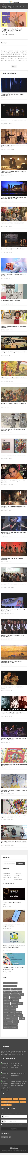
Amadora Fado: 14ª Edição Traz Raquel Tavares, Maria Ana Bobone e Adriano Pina (13, 713)
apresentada (7, 1018)
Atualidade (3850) (18, 879)
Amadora (19, 991)
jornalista (13, 1003)
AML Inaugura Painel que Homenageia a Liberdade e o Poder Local (14, 790)
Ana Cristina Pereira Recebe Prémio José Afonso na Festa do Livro (13, 842)
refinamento (7, 1015)
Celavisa (20, 988)
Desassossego (13, 1006)
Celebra (10, 1099)
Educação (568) (17, 873)
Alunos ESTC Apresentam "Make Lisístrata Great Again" (13, 507)
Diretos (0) (16, 877)
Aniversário (22, 1099)
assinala (21, 994)
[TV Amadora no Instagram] (7, 1137)
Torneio (16, 1102)
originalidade (18, 1012)
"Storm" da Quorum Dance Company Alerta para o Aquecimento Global (13, 172)
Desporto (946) (6, 875)
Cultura (13, 4)
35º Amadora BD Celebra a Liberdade (10, 300)
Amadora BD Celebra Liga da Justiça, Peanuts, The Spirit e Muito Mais (13, 610)
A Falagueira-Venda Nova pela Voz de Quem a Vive (13, 352)
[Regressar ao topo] (23, 1145)
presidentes (14, 1024)
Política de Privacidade (16, 1125)
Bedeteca (12, 997)
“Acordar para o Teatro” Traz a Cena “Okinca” (12, 223)
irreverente (6, 994)
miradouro (14, 986)
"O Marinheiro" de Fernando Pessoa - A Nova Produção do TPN (12, 94)
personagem (14, 994)
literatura (16, 1021)
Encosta (3, 1104)
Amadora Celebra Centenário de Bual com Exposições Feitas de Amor (11, 662)
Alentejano (6, 1009)
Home (4, 4)
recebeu (6, 983)
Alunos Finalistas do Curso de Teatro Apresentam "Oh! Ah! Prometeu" (13, 533)
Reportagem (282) (18, 875)
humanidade (15, 1000)
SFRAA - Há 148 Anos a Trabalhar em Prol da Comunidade (16, 1065)
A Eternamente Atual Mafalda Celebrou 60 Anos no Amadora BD (13, 326)
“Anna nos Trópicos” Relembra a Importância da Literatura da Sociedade (13, 249)
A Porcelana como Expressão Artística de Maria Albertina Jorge (13, 430)
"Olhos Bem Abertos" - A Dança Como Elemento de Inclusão (13, 120)
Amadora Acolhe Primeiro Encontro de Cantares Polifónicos (13, 584)
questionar (6, 991)
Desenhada (7, 1003)
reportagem (7, 986)
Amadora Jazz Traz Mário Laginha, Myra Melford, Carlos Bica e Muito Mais (13, 739)
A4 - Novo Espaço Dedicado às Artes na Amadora (13, 455)
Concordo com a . (12, 1125)
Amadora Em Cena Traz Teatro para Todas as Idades (12, 687)
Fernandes (14, 1027)
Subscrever (14, 1129)
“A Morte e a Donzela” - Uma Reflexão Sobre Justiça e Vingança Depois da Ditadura (13, 198)
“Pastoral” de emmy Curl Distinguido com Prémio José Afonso (13, 275)
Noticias (9, 4)
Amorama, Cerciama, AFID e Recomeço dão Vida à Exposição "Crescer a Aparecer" (13, 816)
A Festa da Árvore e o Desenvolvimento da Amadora (14, 377)
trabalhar (21, 1018)
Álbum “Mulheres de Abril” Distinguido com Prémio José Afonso (14, 481)
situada (18, 997)
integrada (13, 1009)
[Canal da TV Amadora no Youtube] (10, 1137)
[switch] (1, 1124)
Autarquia (22, 1102)
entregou (6, 1006)
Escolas (9, 1104)
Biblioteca (6, 997)
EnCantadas (7, 988)
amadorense (7, 1027)
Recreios (13, 991)
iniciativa (14, 1015)
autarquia (20, 1003)
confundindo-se (8, 1021)
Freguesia (10, 1102)
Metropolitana (13, 983)
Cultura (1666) (6, 873)
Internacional (7, 1000)
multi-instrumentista (8, 1012)
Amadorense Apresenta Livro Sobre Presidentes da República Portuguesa (14, 765)
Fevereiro (20, 1015)
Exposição (4, 1102)
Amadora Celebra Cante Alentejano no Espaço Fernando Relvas (12, 636)
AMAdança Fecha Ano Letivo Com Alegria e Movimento (12, 558)
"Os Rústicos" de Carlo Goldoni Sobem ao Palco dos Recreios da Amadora (14, 146)
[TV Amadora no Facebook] (2, 1137)
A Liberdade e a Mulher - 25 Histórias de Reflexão (13, 403)
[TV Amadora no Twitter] (4, 1137)
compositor (15, 1018)
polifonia (14, 988)
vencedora (6, 1024)
